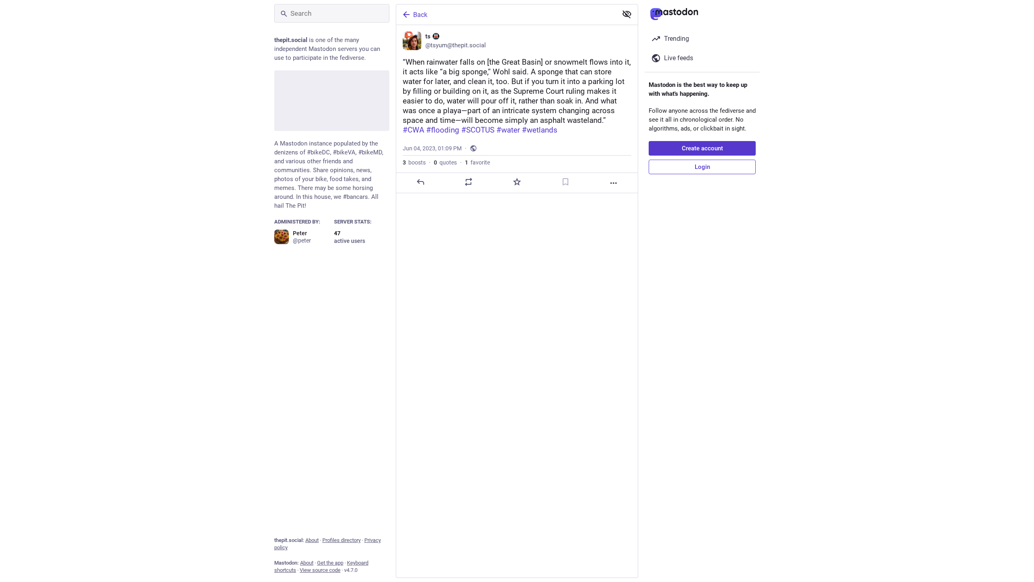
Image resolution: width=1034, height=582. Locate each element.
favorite (477, 162)
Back (420, 15)
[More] (613, 183)
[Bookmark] (565, 182)
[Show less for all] (627, 14)
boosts (414, 162)
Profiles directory (341, 540)
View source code (320, 570)
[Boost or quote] (468, 182)
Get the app (330, 563)
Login (702, 167)
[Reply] (420, 182)
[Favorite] (517, 182)
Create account (702, 148)
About (312, 540)
